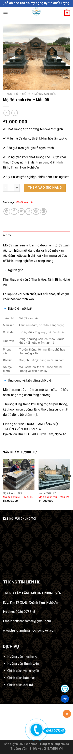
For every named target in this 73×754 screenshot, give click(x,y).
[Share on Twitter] (21, 211)
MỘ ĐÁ (26, 93)
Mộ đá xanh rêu (45, 93)
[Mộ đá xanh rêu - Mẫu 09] (54, 474)
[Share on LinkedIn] (43, 211)
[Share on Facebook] (14, 211)
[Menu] (5, 12)
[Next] (70, 484)
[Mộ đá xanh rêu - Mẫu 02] (18, 474)
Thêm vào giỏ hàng (45, 187)
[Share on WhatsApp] (6, 211)
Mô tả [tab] (7, 235)
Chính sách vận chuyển (23, 671)
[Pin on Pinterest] (36, 211)
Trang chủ (10, 93)
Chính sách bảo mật (21, 678)
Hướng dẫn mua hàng (22, 656)
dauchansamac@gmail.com (32, 621)
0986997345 (55, 731)
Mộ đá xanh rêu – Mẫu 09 (54, 497)
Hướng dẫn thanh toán (23, 663)
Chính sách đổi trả (20, 685)
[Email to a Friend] (28, 211)
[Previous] (3, 484)
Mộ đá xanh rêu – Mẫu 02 (18, 497)
